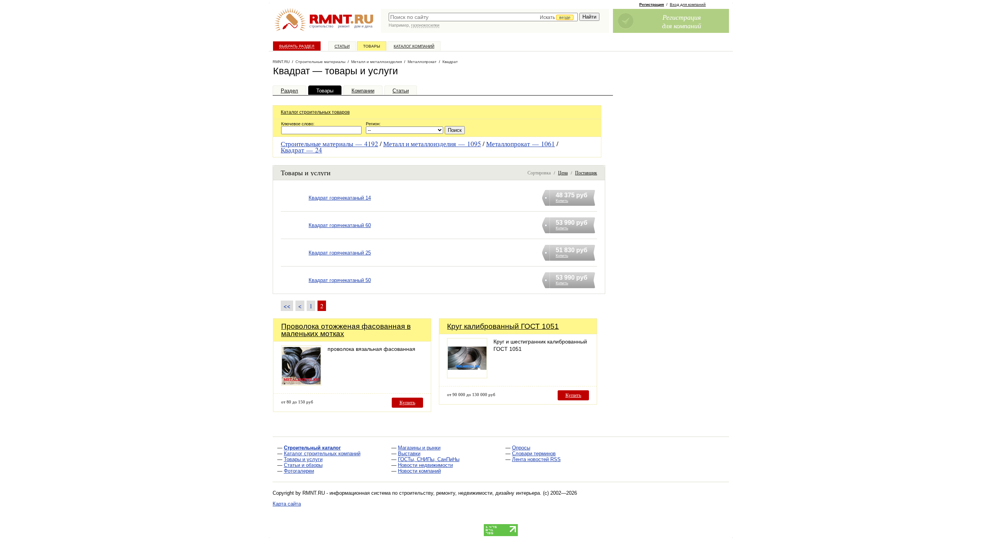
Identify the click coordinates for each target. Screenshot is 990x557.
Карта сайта (287, 504)
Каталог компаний (414, 46)
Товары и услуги (303, 459)
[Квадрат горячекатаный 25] (295, 262)
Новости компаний (419, 471)
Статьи (342, 46)
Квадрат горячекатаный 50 (340, 280)
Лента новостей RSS (536, 459)
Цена (563, 172)
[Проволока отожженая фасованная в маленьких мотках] (301, 383)
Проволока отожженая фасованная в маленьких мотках (346, 330)
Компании (363, 91)
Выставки (409, 453)
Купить (407, 402)
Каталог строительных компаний (322, 453)
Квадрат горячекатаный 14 (340, 198)
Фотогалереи (299, 471)
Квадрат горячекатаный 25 (340, 253)
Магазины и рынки (419, 448)
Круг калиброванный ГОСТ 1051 (503, 326)
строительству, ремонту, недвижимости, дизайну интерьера (469, 493)
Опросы (521, 448)
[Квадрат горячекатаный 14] (295, 207)
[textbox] (483, 17)
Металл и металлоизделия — (432, 143)
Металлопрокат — (520, 143)
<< (286, 306)
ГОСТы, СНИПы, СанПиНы (428, 459)
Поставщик (586, 172)
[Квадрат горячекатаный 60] (295, 235)
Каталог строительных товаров (315, 112)
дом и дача (363, 26)
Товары (371, 46)
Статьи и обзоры (303, 465)
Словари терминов (534, 453)
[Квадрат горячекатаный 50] (295, 290)
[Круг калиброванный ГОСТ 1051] (467, 376)
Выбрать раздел (296, 46)
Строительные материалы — (329, 143)
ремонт (344, 26)
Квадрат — (301, 149)
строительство (321, 26)
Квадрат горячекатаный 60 (340, 225)
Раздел (289, 91)
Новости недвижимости (425, 465)
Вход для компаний (688, 4)
